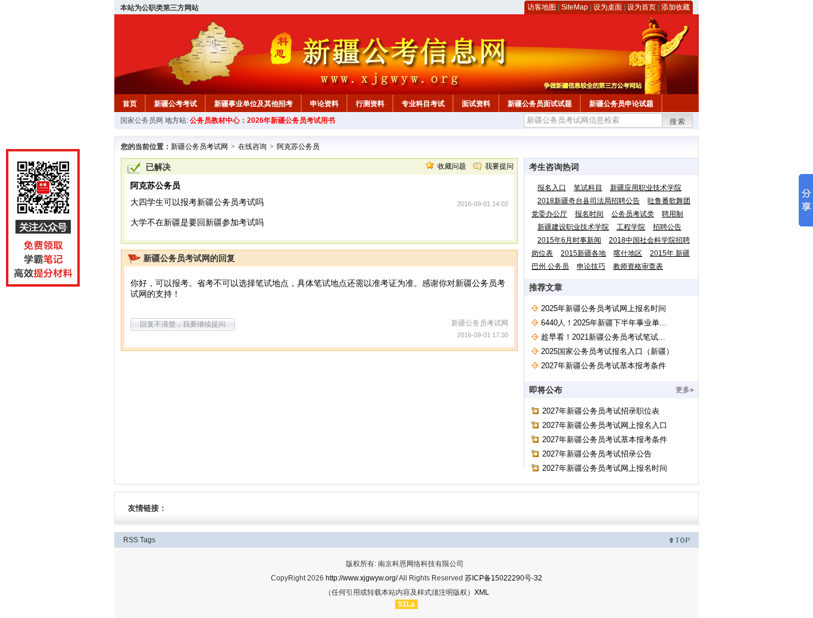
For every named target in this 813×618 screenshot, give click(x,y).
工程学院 (631, 227)
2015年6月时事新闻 (569, 240)
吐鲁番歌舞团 (669, 201)
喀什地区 (628, 253)
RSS (130, 540)
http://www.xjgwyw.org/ (362, 578)
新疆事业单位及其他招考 (253, 104)
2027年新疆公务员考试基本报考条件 (603, 365)
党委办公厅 (549, 214)
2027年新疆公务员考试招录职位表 (600, 410)
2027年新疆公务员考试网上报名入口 (604, 425)
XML (481, 592)
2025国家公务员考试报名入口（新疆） (607, 351)
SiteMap (574, 7)
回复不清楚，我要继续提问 (183, 324)
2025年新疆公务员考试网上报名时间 (603, 308)
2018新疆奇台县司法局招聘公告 (588, 201)
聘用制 (672, 214)
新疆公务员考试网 (199, 146)
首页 (130, 104)
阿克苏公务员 (298, 146)
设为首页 (641, 7)
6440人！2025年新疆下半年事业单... (604, 322)
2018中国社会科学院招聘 (649, 240)
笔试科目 (588, 188)
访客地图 (541, 7)
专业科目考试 (423, 104)
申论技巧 (591, 266)
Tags (147, 540)
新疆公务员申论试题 (621, 104)
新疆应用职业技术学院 (645, 188)
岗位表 (542, 253)
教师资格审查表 (638, 266)
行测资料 (370, 104)
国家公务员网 (141, 120)
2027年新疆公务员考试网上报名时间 (604, 468)
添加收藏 (675, 7)
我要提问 (499, 166)
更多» (685, 390)
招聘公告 (667, 227)
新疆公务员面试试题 (540, 104)
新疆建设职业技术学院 (573, 227)
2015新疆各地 (583, 253)
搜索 (678, 121)
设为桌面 (607, 7)
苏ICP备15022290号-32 (503, 578)
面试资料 (476, 104)
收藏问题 (451, 166)
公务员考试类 (632, 214)
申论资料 (324, 104)
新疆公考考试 (175, 104)
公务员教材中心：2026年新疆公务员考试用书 (262, 120)
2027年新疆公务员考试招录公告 (597, 453)
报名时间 (589, 214)
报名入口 (551, 188)
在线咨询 (252, 146)
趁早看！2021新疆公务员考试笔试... (603, 337)
